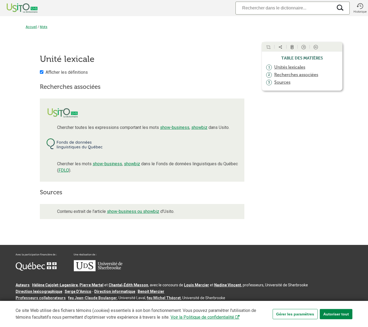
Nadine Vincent (227, 285)
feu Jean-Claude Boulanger (92, 298)
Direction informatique (114, 291)
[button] (360, 8)
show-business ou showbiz (133, 211)
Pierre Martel (91, 285)
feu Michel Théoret (164, 298)
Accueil (31, 27)
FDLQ (63, 170)
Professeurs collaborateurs (41, 298)
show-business (174, 127)
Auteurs (23, 285)
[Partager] (280, 47)
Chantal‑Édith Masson (128, 285)
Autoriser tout (336, 314)
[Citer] (268, 47)
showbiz (199, 127)
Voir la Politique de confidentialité (202, 317)
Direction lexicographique (39, 291)
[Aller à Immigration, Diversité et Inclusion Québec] (36, 269)
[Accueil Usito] (16, 8)
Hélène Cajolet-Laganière (55, 285)
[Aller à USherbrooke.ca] (98, 270)
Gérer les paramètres (295, 314)
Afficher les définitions (67, 72)
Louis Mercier (196, 285)
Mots (43, 27)
